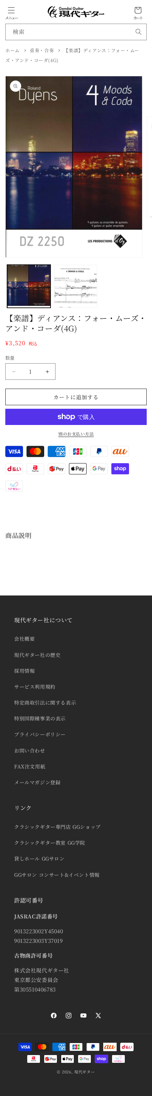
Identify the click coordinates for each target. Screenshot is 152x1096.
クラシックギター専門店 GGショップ (57, 826)
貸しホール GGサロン (39, 858)
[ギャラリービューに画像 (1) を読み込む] (29, 286)
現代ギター (84, 1071)
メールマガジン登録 (37, 782)
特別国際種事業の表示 (40, 718)
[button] (11, 10)
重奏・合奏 (42, 50)
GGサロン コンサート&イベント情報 (57, 874)
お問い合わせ (29, 750)
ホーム (12, 50)
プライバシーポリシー (40, 734)
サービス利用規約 (34, 686)
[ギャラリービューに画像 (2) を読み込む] (76, 286)
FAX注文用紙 (29, 766)
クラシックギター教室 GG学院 (49, 842)
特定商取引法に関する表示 (45, 702)
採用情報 (24, 670)
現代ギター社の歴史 (37, 654)
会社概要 (24, 638)
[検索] (138, 32)
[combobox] (76, 32)
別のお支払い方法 (76, 434)
